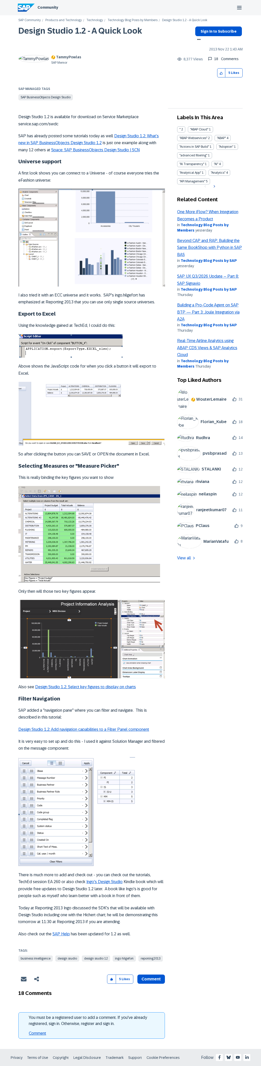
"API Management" (192, 181)
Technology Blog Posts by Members (133, 20)
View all (184, 558)
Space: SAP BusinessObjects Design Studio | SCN (95, 150)
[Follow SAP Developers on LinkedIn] (247, 1057)
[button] (221, 73)
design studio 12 (96, 958)
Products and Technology (63, 20)
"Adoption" (226, 147)
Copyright (61, 1058)
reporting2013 (151, 958)
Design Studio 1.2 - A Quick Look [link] (184, 20)
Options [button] (198, 40)
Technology (94, 20)
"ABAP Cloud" (199, 129)
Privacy (16, 1058)
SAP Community (29, 20)
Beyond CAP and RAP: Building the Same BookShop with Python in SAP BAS (209, 247)
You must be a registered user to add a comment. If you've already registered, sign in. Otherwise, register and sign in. (88, 1020)
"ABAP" (221, 138)
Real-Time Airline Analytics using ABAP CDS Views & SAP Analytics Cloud (207, 348)
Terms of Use (37, 1058)
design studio (67, 958)
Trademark (115, 1058)
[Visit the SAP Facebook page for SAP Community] (219, 1057)
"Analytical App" (190, 172)
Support (135, 1058)
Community (47, 7)
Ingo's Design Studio (104, 882)
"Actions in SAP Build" (194, 147)
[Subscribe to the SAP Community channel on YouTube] (238, 1057)
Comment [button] (151, 979)
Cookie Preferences (163, 1058)
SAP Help (61, 934)
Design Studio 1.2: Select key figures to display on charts (85, 687)
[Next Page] (213, 186)
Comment (37, 1033)
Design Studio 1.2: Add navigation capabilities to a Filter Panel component (83, 729)
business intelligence (35, 958)
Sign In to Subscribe (219, 31)
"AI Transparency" (191, 164)
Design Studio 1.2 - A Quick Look (80, 30)
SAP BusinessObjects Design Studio (46, 97)
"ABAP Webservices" (193, 138)
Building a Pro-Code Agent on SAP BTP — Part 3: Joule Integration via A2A (208, 312)
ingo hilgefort (124, 958)
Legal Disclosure (87, 1058)
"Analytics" (218, 172)
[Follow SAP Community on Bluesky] (229, 1057)
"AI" (216, 164)
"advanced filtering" (193, 155)
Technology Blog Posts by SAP (209, 261)
